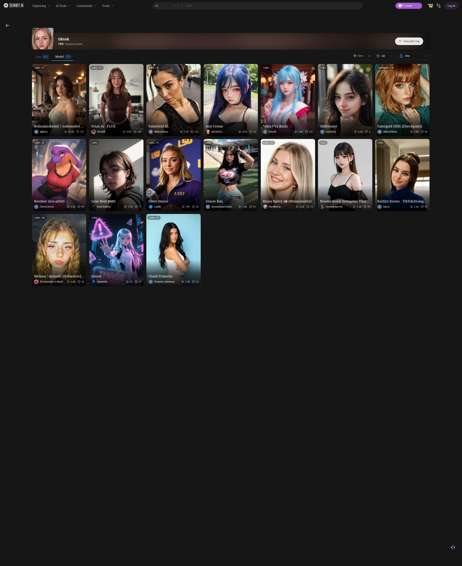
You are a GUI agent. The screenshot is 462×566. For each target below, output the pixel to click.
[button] (384, 55)
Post (38, 57)
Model (59, 57)
